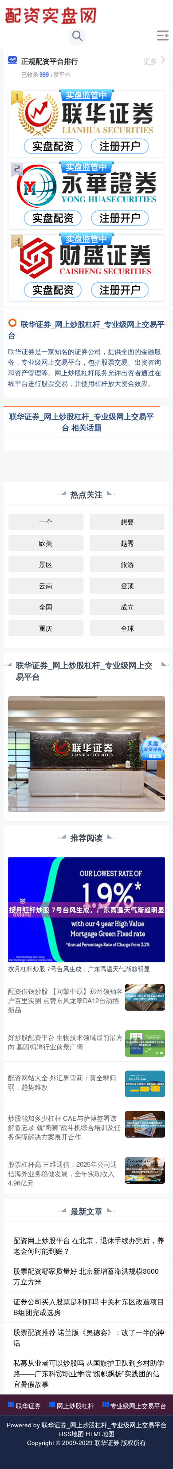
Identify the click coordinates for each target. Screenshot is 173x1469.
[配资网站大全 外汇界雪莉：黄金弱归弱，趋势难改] (145, 1084)
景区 (45, 564)
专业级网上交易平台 (138, 1405)
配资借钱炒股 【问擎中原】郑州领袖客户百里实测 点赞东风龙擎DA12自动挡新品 (65, 1000)
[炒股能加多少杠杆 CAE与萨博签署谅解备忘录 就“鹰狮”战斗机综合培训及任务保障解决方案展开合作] (145, 1127)
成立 (127, 606)
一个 (45, 521)
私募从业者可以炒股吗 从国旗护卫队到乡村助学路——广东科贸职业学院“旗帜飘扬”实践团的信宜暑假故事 (88, 1373)
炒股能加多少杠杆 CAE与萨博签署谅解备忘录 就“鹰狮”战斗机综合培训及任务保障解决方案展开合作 (64, 1127)
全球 (127, 628)
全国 (45, 606)
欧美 (45, 542)
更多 (150, 61)
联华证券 (28, 1405)
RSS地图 (71, 1433)
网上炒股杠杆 (75, 1405)
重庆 (45, 628)
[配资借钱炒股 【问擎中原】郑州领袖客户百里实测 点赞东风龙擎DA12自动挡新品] (145, 1000)
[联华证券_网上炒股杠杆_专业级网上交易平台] (52, 14)
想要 (127, 521)
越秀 (127, 542)
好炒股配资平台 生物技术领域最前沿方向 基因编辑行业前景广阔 (65, 1041)
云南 (45, 585)
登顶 (127, 585)
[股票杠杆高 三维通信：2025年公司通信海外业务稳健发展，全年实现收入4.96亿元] (145, 1173)
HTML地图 (100, 1433)
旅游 (127, 564)
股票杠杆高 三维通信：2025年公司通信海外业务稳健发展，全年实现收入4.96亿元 (62, 1173)
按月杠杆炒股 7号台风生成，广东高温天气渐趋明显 (79, 968)
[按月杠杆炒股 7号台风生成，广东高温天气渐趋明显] (86, 908)
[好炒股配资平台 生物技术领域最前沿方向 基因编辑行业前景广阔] (145, 1043)
